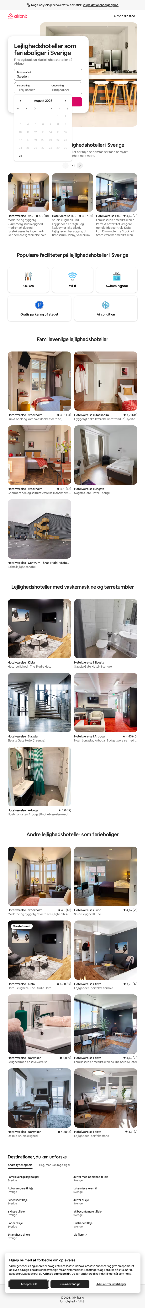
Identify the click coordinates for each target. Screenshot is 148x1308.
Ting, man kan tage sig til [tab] (54, 1165)
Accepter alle (28, 1284)
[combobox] (48, 76)
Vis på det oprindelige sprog (101, 5)
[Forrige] (65, 165)
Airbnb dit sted (124, 16)
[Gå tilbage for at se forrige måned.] (21, 101)
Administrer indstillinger (111, 1284)
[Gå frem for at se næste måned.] (65, 101)
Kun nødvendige (70, 1284)
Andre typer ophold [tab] (20, 1165)
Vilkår (82, 1301)
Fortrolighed (67, 1301)
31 (20, 155)
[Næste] (80, 165)
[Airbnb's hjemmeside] (17, 16)
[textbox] (31, 90)
